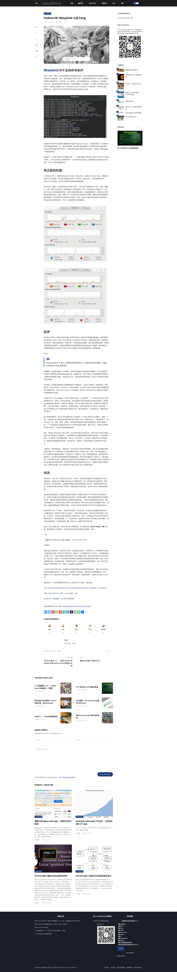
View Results (130, 953)
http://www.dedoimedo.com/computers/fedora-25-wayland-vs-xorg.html (77, 588)
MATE (122, 940)
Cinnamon (123, 938)
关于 (114, 3)
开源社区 (104, 3)
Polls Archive (121, 956)
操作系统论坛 (138, 967)
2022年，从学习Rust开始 (133, 84)
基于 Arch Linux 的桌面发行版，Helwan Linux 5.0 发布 (51, 924)
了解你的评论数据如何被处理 (67, 777)
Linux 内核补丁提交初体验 (133, 113)
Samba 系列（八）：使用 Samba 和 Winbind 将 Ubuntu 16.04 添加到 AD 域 (58, 663)
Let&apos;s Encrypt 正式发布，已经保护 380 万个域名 (94, 822)
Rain (68, 59)
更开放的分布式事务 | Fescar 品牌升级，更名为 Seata (46, 701)
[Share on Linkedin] (37, 57)
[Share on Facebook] (37, 40)
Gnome (101, 157)
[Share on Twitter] (37, 45)
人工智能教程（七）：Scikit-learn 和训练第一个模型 (46, 687)
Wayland (51, 70)
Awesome (123, 932)
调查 (122, 3)
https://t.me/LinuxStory (101, 921)
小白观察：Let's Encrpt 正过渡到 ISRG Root (87, 701)
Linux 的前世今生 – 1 (131, 117)
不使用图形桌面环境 (126, 942)
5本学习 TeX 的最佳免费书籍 (133, 108)
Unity (122, 934)
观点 (59, 651)
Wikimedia (56, 540)
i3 (120, 936)
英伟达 (78, 160)
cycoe (67, 593)
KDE (121, 926)
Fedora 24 (48, 181)
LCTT (51, 599)
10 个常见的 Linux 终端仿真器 (87, 687)
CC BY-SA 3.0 (77, 540)
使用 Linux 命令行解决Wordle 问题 (132, 93)
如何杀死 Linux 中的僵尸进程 (133, 76)
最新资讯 (80, 3)
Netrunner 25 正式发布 (41, 927)
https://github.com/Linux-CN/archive (76, 606)
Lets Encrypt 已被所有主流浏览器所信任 (93, 876)
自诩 (54, 157)
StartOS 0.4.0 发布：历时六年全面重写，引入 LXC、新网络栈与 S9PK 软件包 (57, 921)
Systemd (83, 387)
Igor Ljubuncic (53, 593)
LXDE (121, 930)
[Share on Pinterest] (37, 51)
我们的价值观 (121, 967)
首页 (72, 3)
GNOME (122, 924)
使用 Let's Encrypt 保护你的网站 (87, 716)
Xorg (98, 176)
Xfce (121, 928)
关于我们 (106, 967)
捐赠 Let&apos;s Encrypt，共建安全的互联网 (53, 822)
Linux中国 (47, 13)
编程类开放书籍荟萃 (131, 70)
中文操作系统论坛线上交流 (125, 18)
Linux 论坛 (92, 3)
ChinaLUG (129, 967)
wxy (76, 593)
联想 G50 (86, 179)
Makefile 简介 (129, 101)
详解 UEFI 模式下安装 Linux (90, 661)
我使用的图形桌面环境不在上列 (129, 944)
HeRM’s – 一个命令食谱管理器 (46, 716)
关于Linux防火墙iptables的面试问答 (51, 876)
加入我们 (113, 967)
